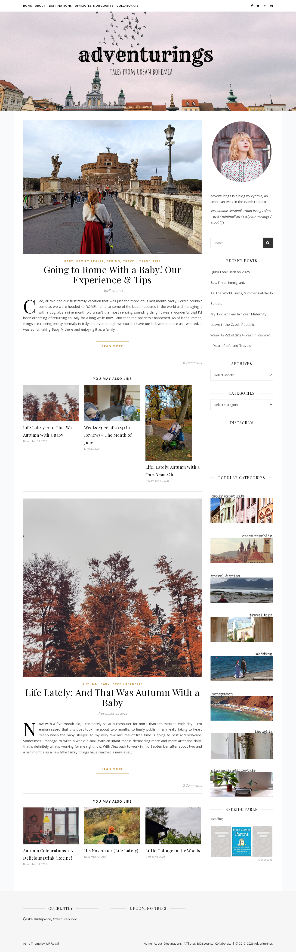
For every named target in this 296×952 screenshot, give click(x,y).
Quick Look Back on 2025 (230, 271)
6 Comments (192, 362)
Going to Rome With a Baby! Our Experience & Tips (112, 274)
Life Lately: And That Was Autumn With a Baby (112, 697)
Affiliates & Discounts (94, 6)
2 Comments (192, 785)
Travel (129, 261)
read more (112, 346)
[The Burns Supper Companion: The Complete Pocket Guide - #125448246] (221, 841)
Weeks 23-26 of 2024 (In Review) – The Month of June (108, 435)
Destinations (60, 6)
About (40, 6)
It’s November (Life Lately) (111, 850)
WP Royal (52, 943)
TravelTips (150, 261)
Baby (69, 261)
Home (27, 6)
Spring (113, 261)
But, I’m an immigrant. (227, 282)
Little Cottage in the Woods (172, 850)
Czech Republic (128, 684)
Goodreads (265, 859)
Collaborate (128, 6)
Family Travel (90, 261)
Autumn (90, 684)
